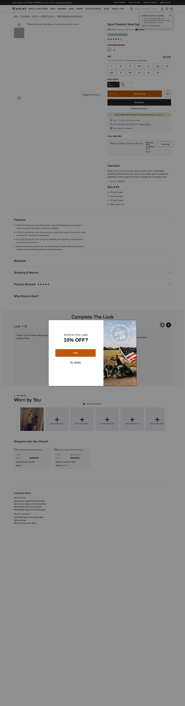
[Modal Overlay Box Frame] (92, 353)
